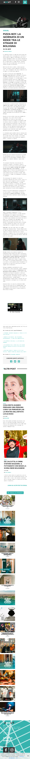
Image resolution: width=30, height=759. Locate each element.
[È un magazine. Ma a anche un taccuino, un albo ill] (7, 582)
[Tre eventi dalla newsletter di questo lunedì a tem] (7, 661)
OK (16, 757)
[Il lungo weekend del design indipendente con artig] (7, 502)
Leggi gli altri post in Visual (17, 485)
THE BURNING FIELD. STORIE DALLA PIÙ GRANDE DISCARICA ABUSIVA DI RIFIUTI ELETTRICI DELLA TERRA (14, 346)
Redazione (6, 418)
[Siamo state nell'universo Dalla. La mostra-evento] (7, 677)
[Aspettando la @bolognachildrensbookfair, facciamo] (7, 598)
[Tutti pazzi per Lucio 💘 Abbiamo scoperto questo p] (7, 693)
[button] (25, 2)
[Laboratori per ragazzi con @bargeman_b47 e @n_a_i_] (7, 709)
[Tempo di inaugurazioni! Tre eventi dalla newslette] (7, 518)
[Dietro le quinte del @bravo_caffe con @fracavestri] (7, 534)
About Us (7, 738)
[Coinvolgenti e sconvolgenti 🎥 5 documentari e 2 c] (7, 550)
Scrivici (7, 740)
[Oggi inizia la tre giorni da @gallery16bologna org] (7, 629)
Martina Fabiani (8, 51)
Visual (6, 30)
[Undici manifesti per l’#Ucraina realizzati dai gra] (7, 613)
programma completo (15, 354)
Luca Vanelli (8, 472)
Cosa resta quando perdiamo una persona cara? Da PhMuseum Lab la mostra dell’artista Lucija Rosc (13, 409)
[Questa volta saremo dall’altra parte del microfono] (7, 645)
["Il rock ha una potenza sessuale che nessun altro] (7, 566)
